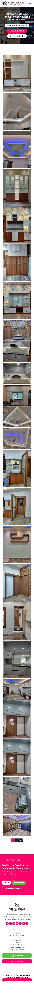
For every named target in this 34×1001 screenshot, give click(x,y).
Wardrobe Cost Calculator (17, 36)
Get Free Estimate (17, 961)
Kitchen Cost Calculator (17, 31)
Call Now (6, 883)
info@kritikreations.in (19, 945)
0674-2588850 (19, 947)
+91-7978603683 (19, 949)
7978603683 (19, 955)
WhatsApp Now (19, 883)
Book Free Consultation (12, 888)
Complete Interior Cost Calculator (17, 25)
